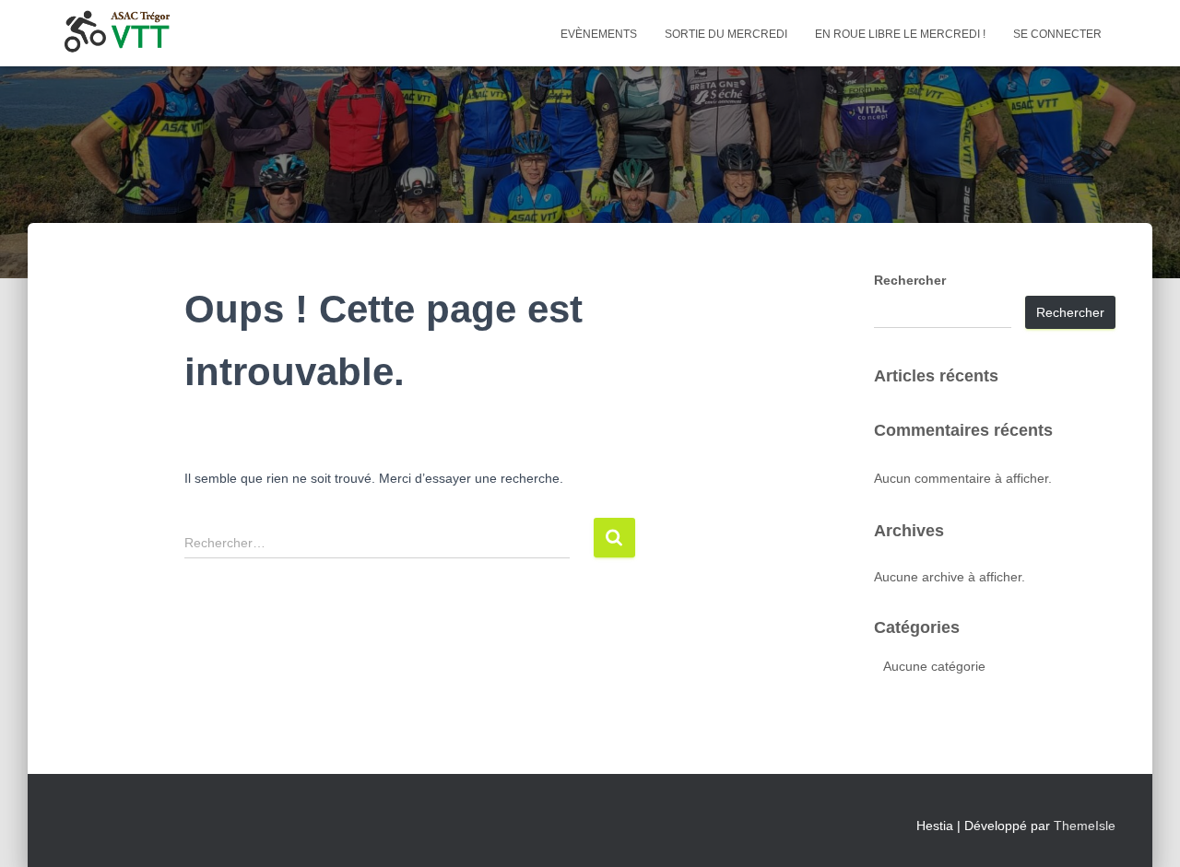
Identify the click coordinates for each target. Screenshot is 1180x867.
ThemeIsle (1084, 825)
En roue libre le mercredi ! (900, 34)
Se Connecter (1057, 34)
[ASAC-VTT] (117, 33)
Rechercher (910, 280)
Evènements (598, 34)
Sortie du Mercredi (726, 34)
